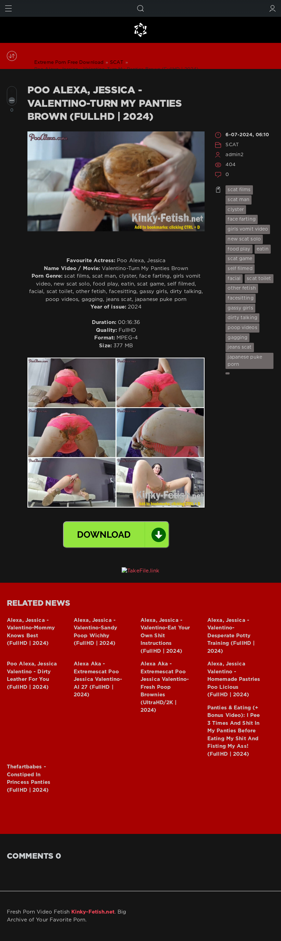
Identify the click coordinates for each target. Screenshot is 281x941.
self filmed (240, 269)
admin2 (234, 155)
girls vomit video (248, 229)
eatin (263, 249)
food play (239, 249)
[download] (116, 534)
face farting (241, 219)
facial (234, 279)
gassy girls (240, 308)
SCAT (232, 145)
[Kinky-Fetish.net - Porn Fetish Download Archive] (140, 30)
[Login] (272, 8)
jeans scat (240, 347)
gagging (237, 338)
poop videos (242, 328)
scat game (240, 259)
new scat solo (244, 239)
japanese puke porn (245, 361)
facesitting (240, 298)
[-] (11, 100)
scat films (239, 190)
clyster (236, 210)
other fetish (242, 288)
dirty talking (242, 318)
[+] (11, 91)
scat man (238, 200)
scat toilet (259, 279)
